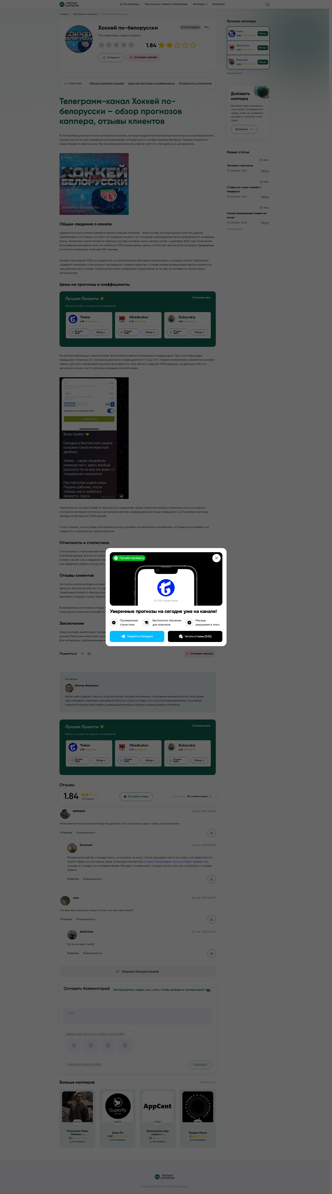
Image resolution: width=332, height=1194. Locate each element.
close (216, 558)
